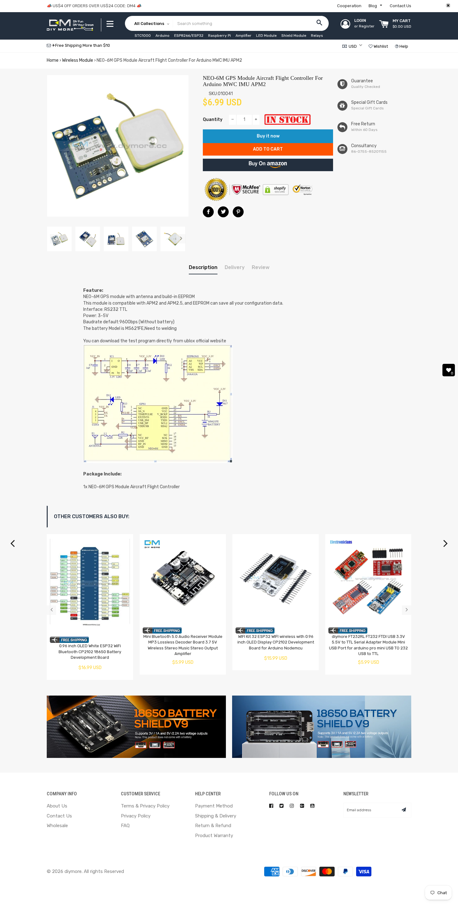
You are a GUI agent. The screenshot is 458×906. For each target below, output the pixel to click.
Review (261, 267)
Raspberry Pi (219, 35)
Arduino (162, 35)
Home (53, 60)
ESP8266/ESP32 (188, 35)
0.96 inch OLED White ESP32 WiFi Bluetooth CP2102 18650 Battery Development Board (90, 651)
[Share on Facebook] (208, 211)
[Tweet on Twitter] (223, 211)
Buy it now (268, 136)
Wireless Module (77, 60)
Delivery (235, 267)
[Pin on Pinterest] (238, 211)
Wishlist (380, 46)
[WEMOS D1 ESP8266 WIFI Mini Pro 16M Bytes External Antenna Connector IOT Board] (445, 546)
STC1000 (143, 35)
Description (203, 267)
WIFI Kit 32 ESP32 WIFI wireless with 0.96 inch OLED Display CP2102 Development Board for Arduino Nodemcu (275, 642)
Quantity (212, 119)
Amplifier (243, 35)
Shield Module (293, 35)
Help (403, 46)
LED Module (266, 35)
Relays (317, 35)
